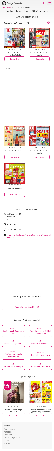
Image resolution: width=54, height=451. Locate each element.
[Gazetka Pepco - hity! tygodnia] (13, 392)
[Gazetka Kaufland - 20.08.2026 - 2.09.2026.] (14, 136)
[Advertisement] (27, 96)
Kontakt (7, 443)
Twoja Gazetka (15, 3)
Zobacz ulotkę (15, 59)
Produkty (8, 434)
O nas (6, 440)
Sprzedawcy (9, 429)
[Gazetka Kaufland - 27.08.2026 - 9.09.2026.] (39, 38)
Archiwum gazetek (12, 437)
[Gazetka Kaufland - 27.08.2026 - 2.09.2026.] (14, 38)
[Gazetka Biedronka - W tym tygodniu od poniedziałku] (40, 392)
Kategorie (8, 431)
